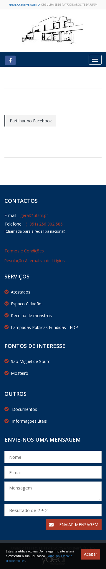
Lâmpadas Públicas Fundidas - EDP (44, 327)
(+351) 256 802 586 (44, 224)
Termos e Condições (24, 251)
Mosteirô (19, 373)
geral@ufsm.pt (34, 215)
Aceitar (90, 554)
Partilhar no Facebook (31, 121)
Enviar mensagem (78, 524)
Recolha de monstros (31, 315)
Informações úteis (29, 421)
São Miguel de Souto (31, 361)
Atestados (20, 292)
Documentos (24, 409)
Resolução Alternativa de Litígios (34, 260)
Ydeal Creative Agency (25, 5)
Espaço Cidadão (26, 304)
